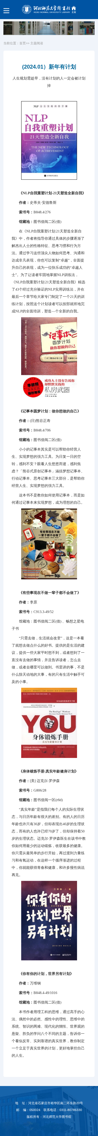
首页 (22, 43)
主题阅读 (36, 43)
